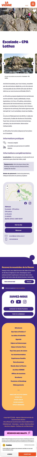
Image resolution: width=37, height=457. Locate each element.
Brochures (18, 377)
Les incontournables (18, 355)
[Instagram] (30, 203)
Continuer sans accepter (29, 444)
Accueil (6, 76)
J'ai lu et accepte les (15, 288)
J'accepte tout (27, 454)
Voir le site (18, 225)
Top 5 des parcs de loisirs (18, 351)
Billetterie (18, 328)
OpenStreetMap (26, 200)
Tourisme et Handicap (18, 381)
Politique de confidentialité (24, 426)
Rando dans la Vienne (18, 366)
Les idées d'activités (18, 336)
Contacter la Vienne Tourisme (18, 309)
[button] (3, 63)
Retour (5, 10)
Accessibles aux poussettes (15, 76)
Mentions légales (10, 426)
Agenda (18, 339)
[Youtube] (18, 302)
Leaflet (21, 200)
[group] (18, 63)
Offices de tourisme (18, 374)
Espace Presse (18, 399)
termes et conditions (20, 288)
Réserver (18, 230)
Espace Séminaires (18, 404)
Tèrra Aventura (18, 362)
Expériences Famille (18, 358)
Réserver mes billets (17, 433)
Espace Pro (18, 397)
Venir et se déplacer (18, 314)
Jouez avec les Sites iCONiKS (18, 394)
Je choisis (9, 454)
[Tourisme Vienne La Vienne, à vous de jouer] (7, 4)
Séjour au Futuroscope (18, 343)
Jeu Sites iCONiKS (18, 370)
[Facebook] (25, 203)
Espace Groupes (18, 402)
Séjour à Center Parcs (18, 347)
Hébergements (18, 385)
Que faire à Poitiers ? (18, 332)
